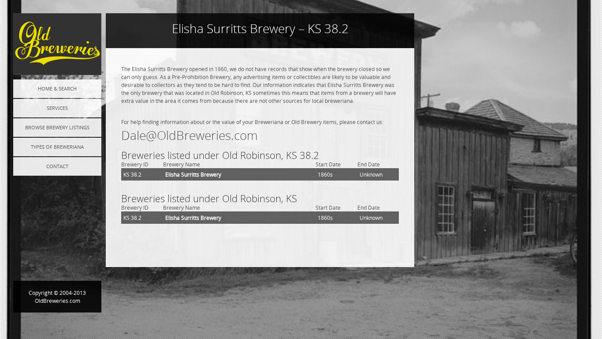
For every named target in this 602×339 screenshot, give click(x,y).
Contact (57, 166)
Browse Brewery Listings (57, 127)
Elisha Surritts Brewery (193, 174)
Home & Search (57, 88)
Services (57, 108)
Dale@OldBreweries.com (189, 135)
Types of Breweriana (57, 146)
